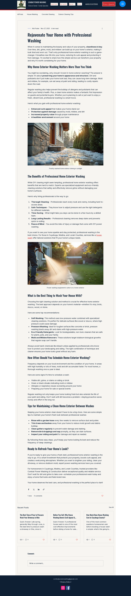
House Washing (32, 14)
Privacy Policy (66, 582)
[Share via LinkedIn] (39, 489)
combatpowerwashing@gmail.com (65, 579)
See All (111, 507)
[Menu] (122, 4)
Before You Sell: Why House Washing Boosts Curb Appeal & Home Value (64, 516)
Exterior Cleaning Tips (66, 14)
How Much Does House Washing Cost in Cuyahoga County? (97, 516)
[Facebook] (68, 588)
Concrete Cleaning (48, 14)
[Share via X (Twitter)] (34, 489)
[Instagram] (63, 588)
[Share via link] (44, 489)
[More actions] (102, 28)
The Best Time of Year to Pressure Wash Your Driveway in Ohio (32, 516)
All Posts (20, 14)
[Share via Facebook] (29, 489)
